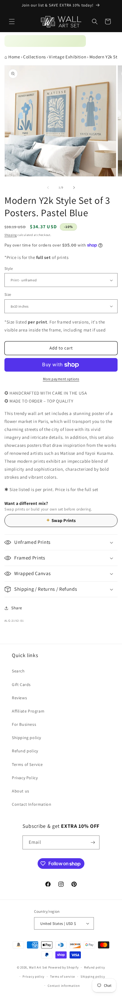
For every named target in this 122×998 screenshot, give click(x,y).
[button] (11, 21)
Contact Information (31, 804)
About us (20, 791)
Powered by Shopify (63, 967)
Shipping (10, 235)
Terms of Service (27, 764)
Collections (34, 57)
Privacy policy (33, 976)
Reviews (19, 697)
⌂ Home (12, 57)
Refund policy (25, 751)
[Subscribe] (92, 842)
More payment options (61, 379)
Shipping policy (26, 737)
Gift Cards (21, 684)
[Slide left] (47, 187)
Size (7, 294)
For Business (24, 724)
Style (8, 268)
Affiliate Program (28, 711)
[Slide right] (74, 187)
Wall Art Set (38, 967)
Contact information (64, 986)
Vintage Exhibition (67, 57)
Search (18, 671)
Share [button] (16, 607)
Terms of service (62, 976)
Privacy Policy (25, 777)
